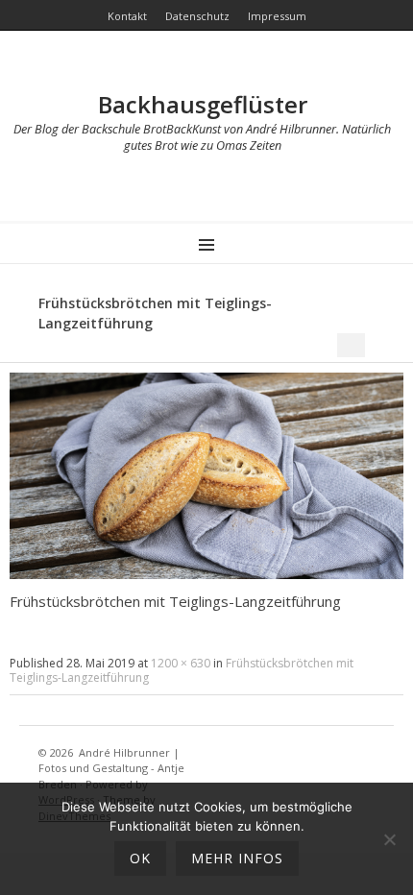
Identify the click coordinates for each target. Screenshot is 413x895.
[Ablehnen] (389, 839)
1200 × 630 (180, 663)
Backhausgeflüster (202, 104)
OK (140, 858)
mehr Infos (237, 858)
